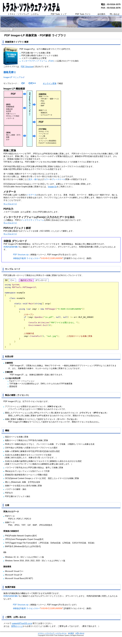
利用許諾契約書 (10, 247)
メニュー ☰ (7, 30)
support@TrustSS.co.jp (22, 623)
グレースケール (58, 179)
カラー (47, 179)
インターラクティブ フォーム (34, 61)
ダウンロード (41, 280)
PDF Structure (27, 66)
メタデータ (31, 195)
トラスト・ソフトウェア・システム (23, 14)
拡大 (30, 179)
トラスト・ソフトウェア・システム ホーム (52, 633)
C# (23, 83)
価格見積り (9, 72)
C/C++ (32, 83)
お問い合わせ (79, 633)
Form (51, 61)
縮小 (36, 179)
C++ (12, 280)
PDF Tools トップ (58, 14)
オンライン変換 (49, 83)
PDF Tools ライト (83, 14)
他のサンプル (26, 280)
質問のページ (17, 626)
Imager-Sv (52, 186)
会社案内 (101, 14)
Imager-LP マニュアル (13, 77)
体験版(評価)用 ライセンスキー (26, 258)
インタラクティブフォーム (32, 220)
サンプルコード (10, 204)
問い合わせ (114, 14)
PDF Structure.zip (21, 254)
